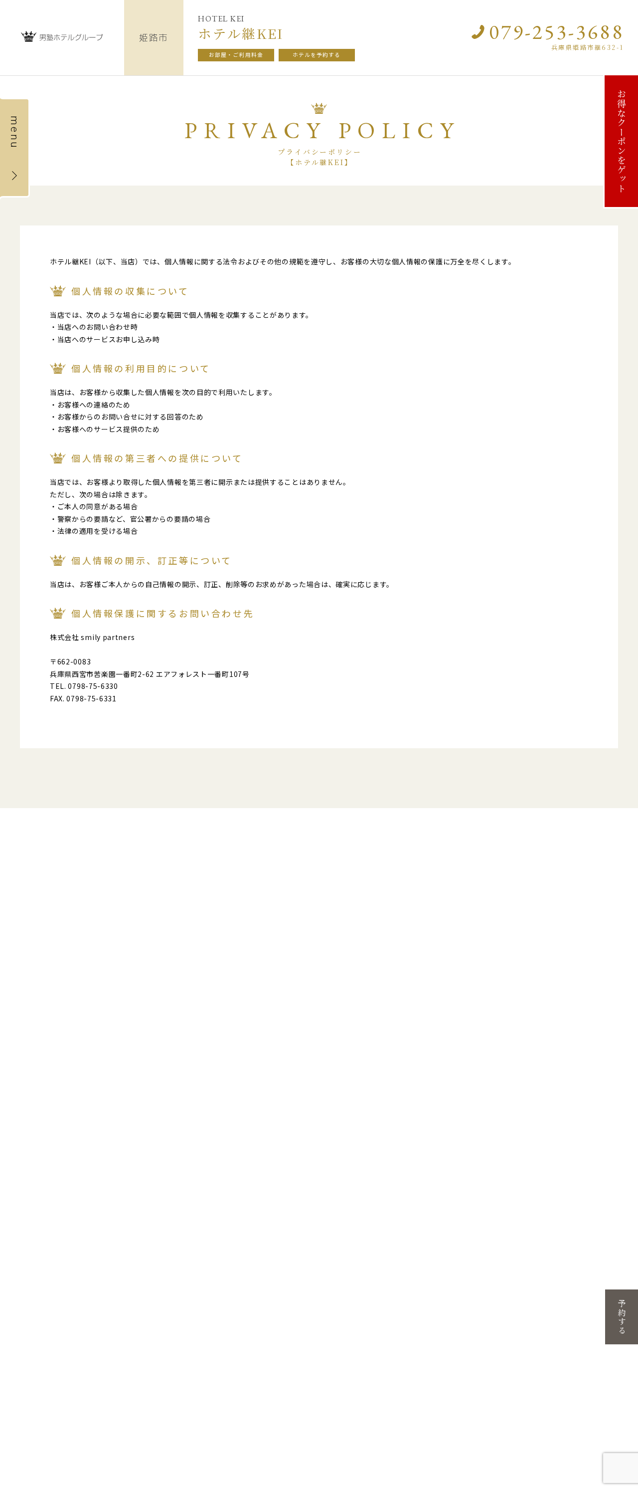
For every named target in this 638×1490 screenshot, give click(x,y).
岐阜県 (30, 1063)
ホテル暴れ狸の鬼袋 (356, 1193)
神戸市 (333, 1077)
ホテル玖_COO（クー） (563, 1097)
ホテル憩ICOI (145, 1087)
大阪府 (231, 1063)
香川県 (131, 1252)
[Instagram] (474, 969)
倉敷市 (534, 1130)
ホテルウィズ (45, 1298)
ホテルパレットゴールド (564, 1140)
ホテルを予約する (317, 54)
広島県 (30, 1252)
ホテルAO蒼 (345, 1203)
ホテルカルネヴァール (359, 1173)
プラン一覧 (46, 962)
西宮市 (333, 1226)
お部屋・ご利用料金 (236, 54)
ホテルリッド (146, 1097)
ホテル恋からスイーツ (561, 1087)
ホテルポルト (347, 1163)
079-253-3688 (556, 31)
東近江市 (136, 1110)
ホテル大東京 (146, 1276)
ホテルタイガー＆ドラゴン (64, 1087)
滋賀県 (131, 1063)
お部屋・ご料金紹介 (60, 948)
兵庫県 (332, 1063)
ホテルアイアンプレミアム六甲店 (372, 1107)
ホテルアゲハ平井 (555, 1107)
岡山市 (534, 1077)
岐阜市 (31, 1077)
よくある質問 (319, 948)
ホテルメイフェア (152, 1120)
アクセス (222, 976)
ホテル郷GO (446, 1087)
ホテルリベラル (350, 1087)
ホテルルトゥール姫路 (359, 1183)
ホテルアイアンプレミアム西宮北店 (372, 1236)
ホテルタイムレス (353, 1130)
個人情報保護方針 (326, 962)
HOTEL (68, 1391)
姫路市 (333, 1143)
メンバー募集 (229, 962)
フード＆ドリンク (146, 976)
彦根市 (132, 1077)
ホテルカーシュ (350, 1153)
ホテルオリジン (48, 1276)
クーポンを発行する (240, 948)
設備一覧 (132, 948)
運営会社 (312, 976)
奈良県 (433, 1063)
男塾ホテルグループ (319, 1041)
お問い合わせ (561, 969)
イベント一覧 (139, 962)
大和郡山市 (442, 1077)
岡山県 (533, 1063)
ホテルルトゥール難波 (259, 1087)
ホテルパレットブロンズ (564, 1150)
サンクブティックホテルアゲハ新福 (574, 1117)
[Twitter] (491, 969)
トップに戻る (49, 976)
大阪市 (232, 1077)
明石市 (333, 1120)
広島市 (31, 1266)
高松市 (132, 1266)
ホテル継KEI (345, 1213)
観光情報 (222, 990)
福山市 (31, 1288)
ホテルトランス (350, 1097)
